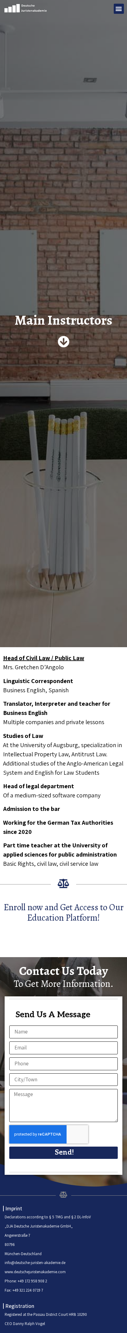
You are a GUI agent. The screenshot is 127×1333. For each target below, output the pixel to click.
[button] (119, 9)
